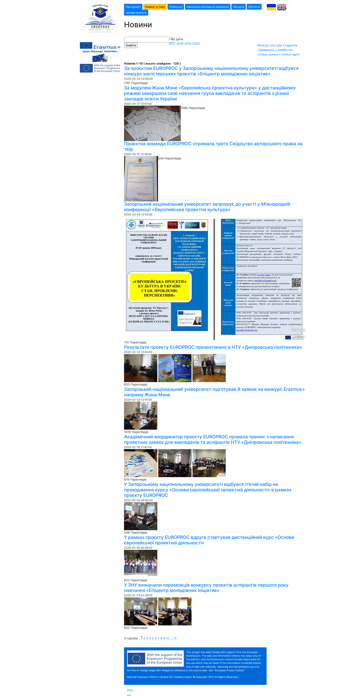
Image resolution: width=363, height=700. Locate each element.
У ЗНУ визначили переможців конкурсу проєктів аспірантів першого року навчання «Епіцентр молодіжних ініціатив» (206, 587)
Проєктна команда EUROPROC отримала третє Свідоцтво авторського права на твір (213, 146)
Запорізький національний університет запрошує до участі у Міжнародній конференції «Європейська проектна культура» (207, 206)
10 (167, 638)
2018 (179, 43)
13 (175, 638)
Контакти (254, 6)
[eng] (281, 7)
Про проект (133, 6)
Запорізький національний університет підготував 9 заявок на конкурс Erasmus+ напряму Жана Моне (214, 391)
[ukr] (271, 7)
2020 (196, 43)
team (129, 695)
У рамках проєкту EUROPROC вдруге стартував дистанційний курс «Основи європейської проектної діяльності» (209, 540)
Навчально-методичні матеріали (208, 6)
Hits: (130, 690)
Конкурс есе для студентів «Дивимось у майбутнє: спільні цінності (277, 49)
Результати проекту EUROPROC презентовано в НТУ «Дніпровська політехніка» (213, 347)
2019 (187, 43)
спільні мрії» (291, 54)
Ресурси (238, 6)
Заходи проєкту (136, 12)
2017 (172, 43)
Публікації (175, 6)
